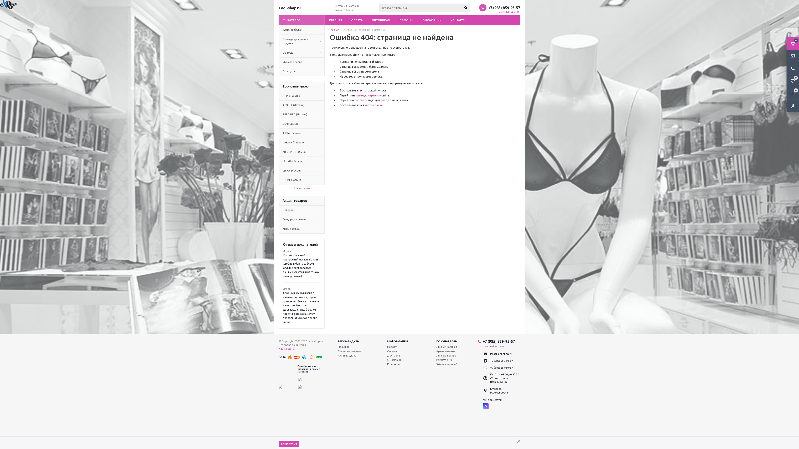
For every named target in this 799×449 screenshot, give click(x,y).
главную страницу (368, 95)
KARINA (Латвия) (293, 142)
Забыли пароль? (446, 364)
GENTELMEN (290, 123)
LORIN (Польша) (292, 179)
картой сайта (374, 105)
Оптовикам (381, 20)
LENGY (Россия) (292, 170)
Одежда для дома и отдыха (295, 41)
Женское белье (292, 29)
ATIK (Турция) (291, 95)
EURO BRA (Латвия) (295, 114)
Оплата (357, 20)
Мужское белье (292, 61)
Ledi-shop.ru (290, 8)
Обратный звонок (509, 12)
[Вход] (793, 106)
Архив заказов (445, 351)
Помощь (406, 20)
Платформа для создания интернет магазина (309, 369)
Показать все (302, 188)
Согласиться (289, 443)
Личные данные (446, 355)
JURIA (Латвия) (292, 133)
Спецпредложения (294, 219)
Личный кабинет (446, 346)
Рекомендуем (349, 341)
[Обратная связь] (793, 56)
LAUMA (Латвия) (293, 161)
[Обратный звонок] (793, 68)
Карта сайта (287, 348)
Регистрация (444, 359)
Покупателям (447, 341)
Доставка (393, 355)
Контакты (458, 20)
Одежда (288, 52)
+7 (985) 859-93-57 (504, 8)
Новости (392, 346)
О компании (432, 20)
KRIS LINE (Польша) (294, 151)
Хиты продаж (291, 228)
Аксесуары (289, 71)
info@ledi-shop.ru (501, 353)
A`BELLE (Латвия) (293, 105)
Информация (397, 341)
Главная (335, 20)
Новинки (288, 209)
